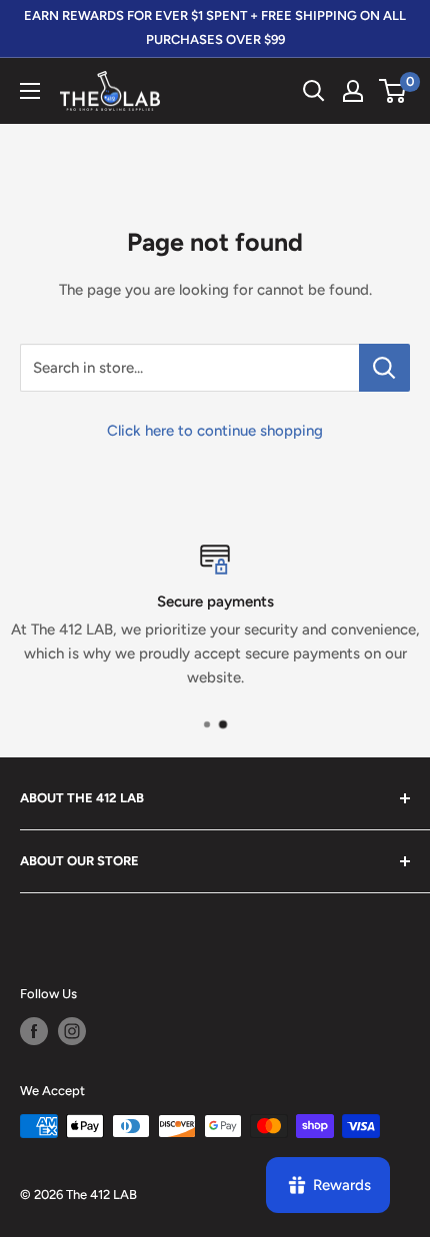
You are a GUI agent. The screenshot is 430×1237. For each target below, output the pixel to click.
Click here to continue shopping (215, 431)
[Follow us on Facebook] (34, 1031)
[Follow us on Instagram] (72, 1031)
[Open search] (314, 91)
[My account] (353, 91)
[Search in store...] (384, 368)
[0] (393, 91)
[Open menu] (30, 91)
